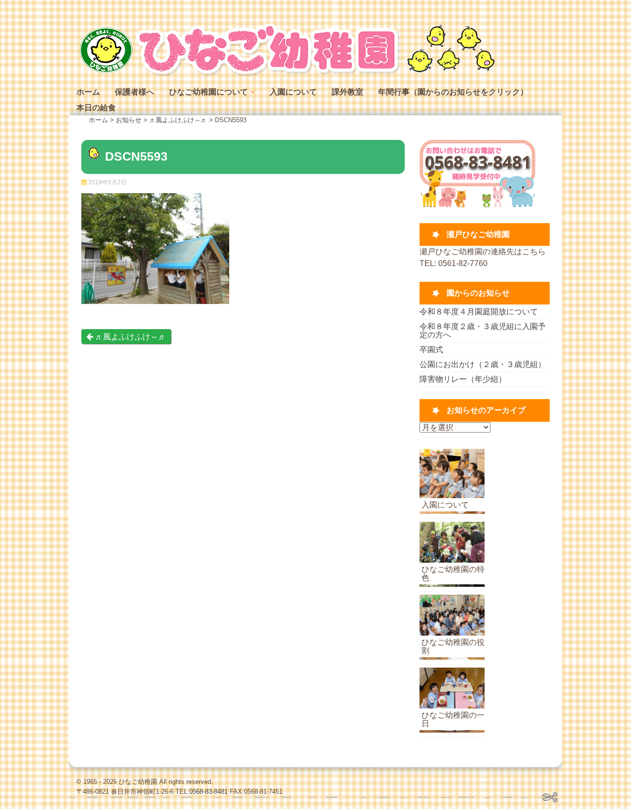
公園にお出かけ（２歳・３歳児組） (483, 364)
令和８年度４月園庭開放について (479, 311)
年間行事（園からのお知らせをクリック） (453, 92)
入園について (293, 92)
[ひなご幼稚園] (285, 73)
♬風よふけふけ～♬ (129, 337)
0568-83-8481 (208, 791)
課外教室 (347, 92)
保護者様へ (134, 92)
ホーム (88, 92)
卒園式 (431, 349)
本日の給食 (96, 107)
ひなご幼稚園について (208, 92)
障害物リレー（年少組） (463, 379)
